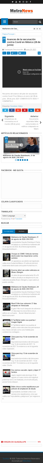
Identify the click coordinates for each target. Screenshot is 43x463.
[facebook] (30, 2)
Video (20, 106)
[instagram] (23, 2)
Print (15, 53)
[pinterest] (19, 2)
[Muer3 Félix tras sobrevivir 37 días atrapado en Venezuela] (6, 306)
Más (39, 442)
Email (23, 53)
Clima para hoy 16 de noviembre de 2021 (24, 338)
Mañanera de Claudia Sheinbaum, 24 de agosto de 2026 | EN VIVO (25, 288)
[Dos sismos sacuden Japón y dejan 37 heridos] (6, 373)
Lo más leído (8, 231)
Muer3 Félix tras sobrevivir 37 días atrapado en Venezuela (24, 304)
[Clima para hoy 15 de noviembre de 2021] (6, 356)
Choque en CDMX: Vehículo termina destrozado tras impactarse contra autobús (24, 256)
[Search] (40, 22)
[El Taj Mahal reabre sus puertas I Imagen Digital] (6, 323)
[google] (26, 2)
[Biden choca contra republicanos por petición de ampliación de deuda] (6, 390)
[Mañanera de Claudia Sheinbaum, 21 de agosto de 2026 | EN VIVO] (6, 240)
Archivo (21, 231)
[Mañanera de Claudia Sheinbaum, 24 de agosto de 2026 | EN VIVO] (6, 290)
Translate (18, 219)
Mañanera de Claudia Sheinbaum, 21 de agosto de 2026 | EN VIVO (19, 156)
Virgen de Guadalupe (14, 441)
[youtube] (16, 2)
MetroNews (27, 461)
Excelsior (13, 106)
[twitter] (12, 2)
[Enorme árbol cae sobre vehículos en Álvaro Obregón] (6, 273)
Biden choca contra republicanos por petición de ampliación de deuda (25, 388)
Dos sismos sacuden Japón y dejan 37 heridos (25, 371)
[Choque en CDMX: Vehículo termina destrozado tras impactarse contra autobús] (6, 257)
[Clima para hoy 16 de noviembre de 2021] (6, 340)
